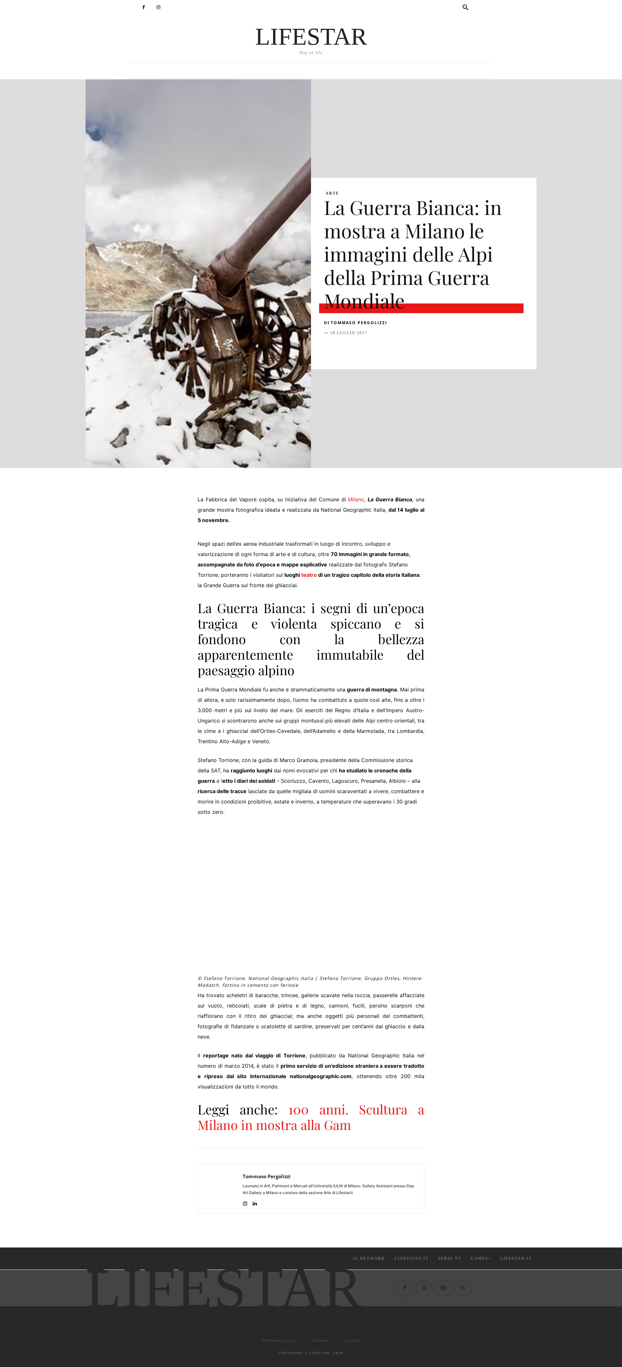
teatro (309, 575)
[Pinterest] (360, 349)
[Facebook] (143, 7)
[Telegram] (419, 349)
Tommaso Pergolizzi (359, 322)
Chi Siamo (320, 1340)
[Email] (404, 349)
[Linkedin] (390, 349)
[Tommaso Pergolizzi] (220, 1189)
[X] (345, 349)
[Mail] (443, 1288)
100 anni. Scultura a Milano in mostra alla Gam (311, 1116)
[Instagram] (158, 7)
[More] (435, 349)
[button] (465, 8)
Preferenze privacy (278, 1340)
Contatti (352, 1340)
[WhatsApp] (375, 349)
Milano (356, 499)
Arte (332, 193)
